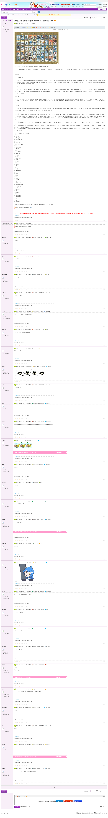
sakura (7, 813)
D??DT (3, 664)
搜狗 (38, 27)
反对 (26, 234)
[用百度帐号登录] (54, 5)
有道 (43, 27)
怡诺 (3, 689)
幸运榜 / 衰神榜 (58, 452)
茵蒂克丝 (4, 9)
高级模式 (103, 796)
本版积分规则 (102, 806)
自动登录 (100, 4)
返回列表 (86, 17)
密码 (83, 6)
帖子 (34, 12)
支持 (22, 234)
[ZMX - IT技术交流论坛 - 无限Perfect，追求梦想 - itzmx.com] (10, 6)
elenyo (3, 744)
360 (34, 27)
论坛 (14, 9)
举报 (104, 220)
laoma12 (3, 768)
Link (21, 796)
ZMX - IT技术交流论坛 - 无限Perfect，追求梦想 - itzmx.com (1, 15)
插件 (27, 9)
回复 (31, 207)
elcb (3, 403)
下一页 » (54, 787)
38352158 (4, 543)
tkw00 (3, 628)
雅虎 (47, 27)
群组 (18, 9)
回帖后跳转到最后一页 (25, 806)
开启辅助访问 (106, 1)
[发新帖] (4, 17)
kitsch (3, 725)
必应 (52, 27)
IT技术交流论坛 (94, 812)
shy (3, 562)
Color (17, 796)
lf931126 (3, 348)
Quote (22, 796)
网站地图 (88, 812)
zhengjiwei (4, 237)
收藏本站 (7, 1)
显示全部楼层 (32, 23)
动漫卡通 (14, 14)
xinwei (3, 591)
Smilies (26, 796)
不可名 (3, 311)
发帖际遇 (16, 452)
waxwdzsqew (4, 707)
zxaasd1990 (4, 274)
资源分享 (9, 14)
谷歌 (30, 27)
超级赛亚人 (4, 609)
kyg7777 (3, 366)
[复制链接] (58, 20)
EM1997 (3, 501)
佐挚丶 (3, 464)
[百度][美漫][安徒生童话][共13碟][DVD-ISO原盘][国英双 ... (28, 14)
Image (19, 796)
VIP (31, 9)
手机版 (76, 812)
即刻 (56, 27)
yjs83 (3, 384)
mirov (3, 421)
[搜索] (38, 12)
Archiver (80, 812)
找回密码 (105, 4)
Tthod (3, 519)
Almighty (4, 482)
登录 (49, 801)
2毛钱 (3, 440)
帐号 (83, 4)
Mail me (84, 812)
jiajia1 (3, 256)
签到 (10, 9)
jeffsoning (4, 646)
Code (24, 796)
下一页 (103, 17)
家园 (23, 9)
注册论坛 (105, 6)
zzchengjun (4, 292)
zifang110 (4, 23)
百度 (25, 27)
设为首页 (3, 1)
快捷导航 (102, 9)
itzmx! (7, 812)
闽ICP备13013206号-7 (102, 812)
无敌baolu (4, 329)
